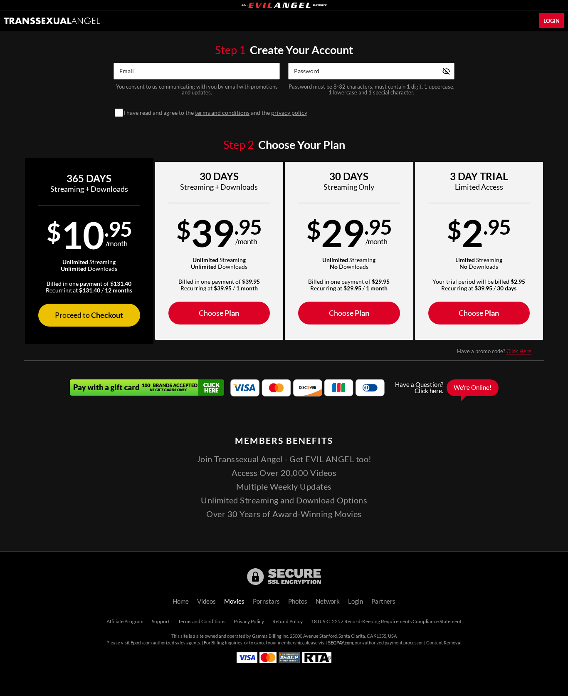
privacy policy (289, 112)
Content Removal (444, 642)
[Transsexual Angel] (52, 20)
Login (551, 21)
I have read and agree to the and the (215, 112)
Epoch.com (141, 642)
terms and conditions (222, 112)
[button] (89, 251)
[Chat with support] (444, 387)
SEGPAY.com (340, 642)
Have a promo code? (494, 351)
